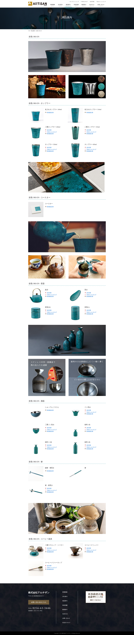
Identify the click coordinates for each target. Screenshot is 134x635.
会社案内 (60, 5)
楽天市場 (92, 1)
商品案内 (68, 5)
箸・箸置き (49, 485)
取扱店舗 (76, 5)
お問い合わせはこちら (38, 602)
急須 (46, 290)
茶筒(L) (87, 307)
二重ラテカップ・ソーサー (54, 545)
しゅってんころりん (52, 407)
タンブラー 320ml (51, 144)
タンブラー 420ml (91, 144)
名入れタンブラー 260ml (53, 109)
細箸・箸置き (49, 468)
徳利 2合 (87, 442)
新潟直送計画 (50, 112)
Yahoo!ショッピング (101, 1)
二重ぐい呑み (49, 424)
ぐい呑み (88, 407)
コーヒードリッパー (91, 545)
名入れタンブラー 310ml (93, 109)
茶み (86, 290)
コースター (49, 203)
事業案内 (84, 5)
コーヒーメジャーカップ (53, 562)
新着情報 (52, 5)
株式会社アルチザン (39, 592)
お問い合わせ (100, 5)
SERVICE (91, 5)
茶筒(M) (48, 307)
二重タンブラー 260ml (52, 127)
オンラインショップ (74, 1)
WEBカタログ (84, 1)
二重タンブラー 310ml (92, 127)
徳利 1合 (87, 424)
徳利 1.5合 (48, 442)
